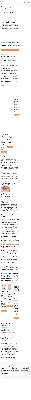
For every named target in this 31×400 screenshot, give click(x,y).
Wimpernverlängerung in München (9, 56)
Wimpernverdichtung (9, 261)
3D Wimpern (6, 250)
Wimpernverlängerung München (5, 42)
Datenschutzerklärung (23, 377)
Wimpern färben (3, 65)
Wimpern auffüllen (4, 273)
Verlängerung (11, 218)
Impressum (17, 377)
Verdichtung (16, 218)
